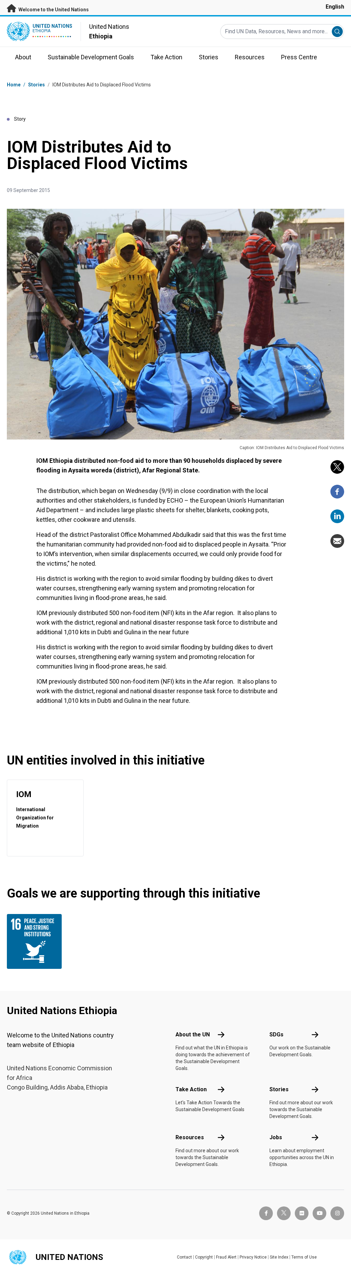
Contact (184, 1257)
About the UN (193, 1034)
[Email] (337, 541)
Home (14, 84)
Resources (190, 1137)
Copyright (204, 1257)
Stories (36, 84)
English (335, 6)
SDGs (276, 1034)
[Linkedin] (337, 516)
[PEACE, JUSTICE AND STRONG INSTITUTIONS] (31, 941)
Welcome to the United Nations (53, 9)
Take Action (191, 1089)
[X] (337, 467)
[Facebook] (337, 491)
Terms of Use (304, 1257)
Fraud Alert (226, 1257)
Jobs (275, 1137)
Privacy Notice (253, 1257)
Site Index (279, 1257)
